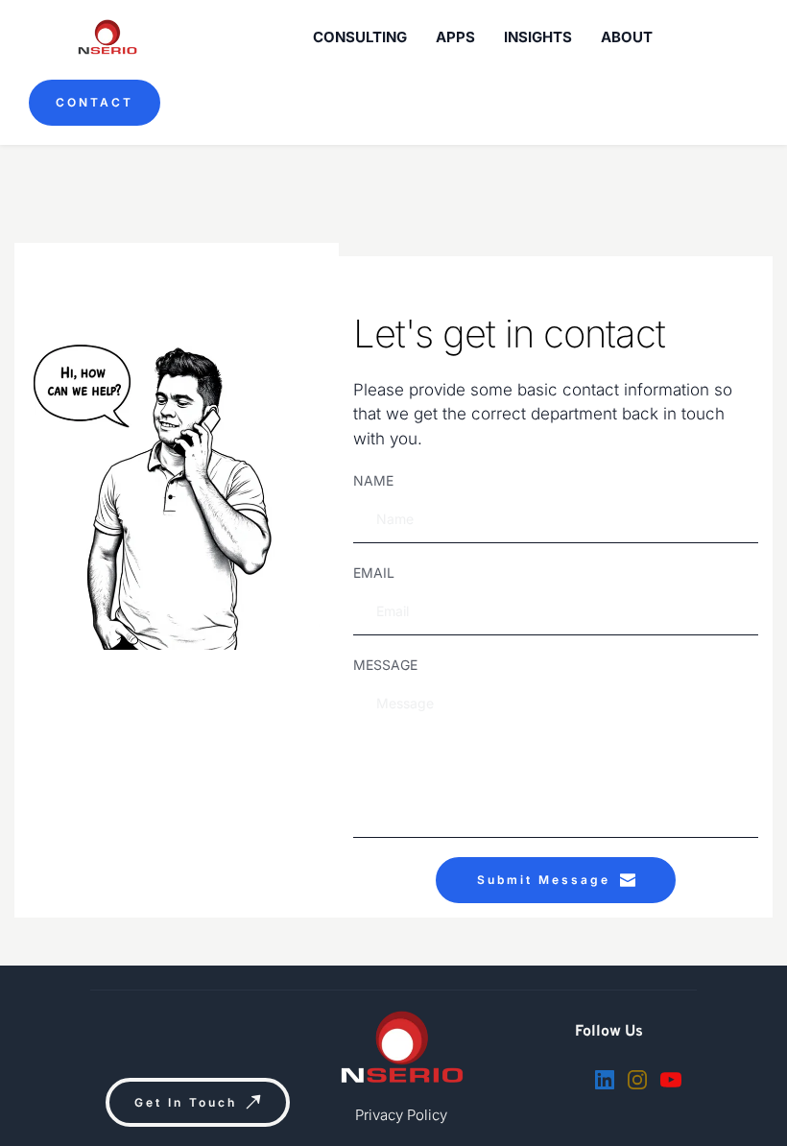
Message (385, 665)
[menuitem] (360, 37)
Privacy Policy (401, 1115)
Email (373, 572)
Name (373, 480)
